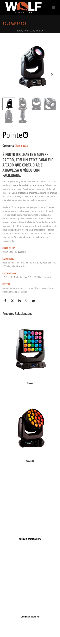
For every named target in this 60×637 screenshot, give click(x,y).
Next (52, 74)
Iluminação (29, 31)
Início (19, 31)
